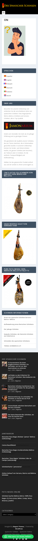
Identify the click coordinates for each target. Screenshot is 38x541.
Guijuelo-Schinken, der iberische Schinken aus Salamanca (18, 335)
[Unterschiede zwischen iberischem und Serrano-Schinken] (4, 407)
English (8, 80)
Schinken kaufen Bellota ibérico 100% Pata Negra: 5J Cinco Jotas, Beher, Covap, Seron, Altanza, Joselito (17, 498)
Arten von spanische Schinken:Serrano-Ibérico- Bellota (18, 318)
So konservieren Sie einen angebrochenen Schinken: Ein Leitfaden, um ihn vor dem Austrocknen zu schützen (18, 365)
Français (9, 84)
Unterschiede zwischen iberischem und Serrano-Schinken (21, 406)
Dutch (8, 96)
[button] (18, 537)
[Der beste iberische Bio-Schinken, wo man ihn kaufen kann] (4, 415)
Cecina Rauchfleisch (9, 445)
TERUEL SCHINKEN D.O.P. (12, 346)
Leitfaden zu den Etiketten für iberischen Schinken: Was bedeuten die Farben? (21, 377)
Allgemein (19, 370)
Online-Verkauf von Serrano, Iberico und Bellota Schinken (19, 474)
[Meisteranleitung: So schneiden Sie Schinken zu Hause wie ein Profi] (4, 398)
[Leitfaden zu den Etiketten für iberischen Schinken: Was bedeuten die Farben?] (4, 376)
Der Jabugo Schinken (11, 329)
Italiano (9, 92)
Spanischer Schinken (11, 532)
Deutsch (9, 88)
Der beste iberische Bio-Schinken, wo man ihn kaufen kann (21, 415)
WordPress (19, 529)
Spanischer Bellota (26, 532)
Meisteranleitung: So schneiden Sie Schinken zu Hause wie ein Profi (20, 398)
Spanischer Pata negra (12, 534)
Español (9, 76)
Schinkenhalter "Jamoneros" (12, 467)
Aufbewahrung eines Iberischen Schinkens (19, 324)
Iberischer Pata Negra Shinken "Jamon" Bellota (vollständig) (18, 438)
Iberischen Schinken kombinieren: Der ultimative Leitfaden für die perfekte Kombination (21, 388)
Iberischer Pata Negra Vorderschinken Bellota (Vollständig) (18, 451)
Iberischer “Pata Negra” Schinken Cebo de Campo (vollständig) (16, 459)
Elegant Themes (18, 526)
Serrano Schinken (26, 534)
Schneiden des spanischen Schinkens (17, 341)
